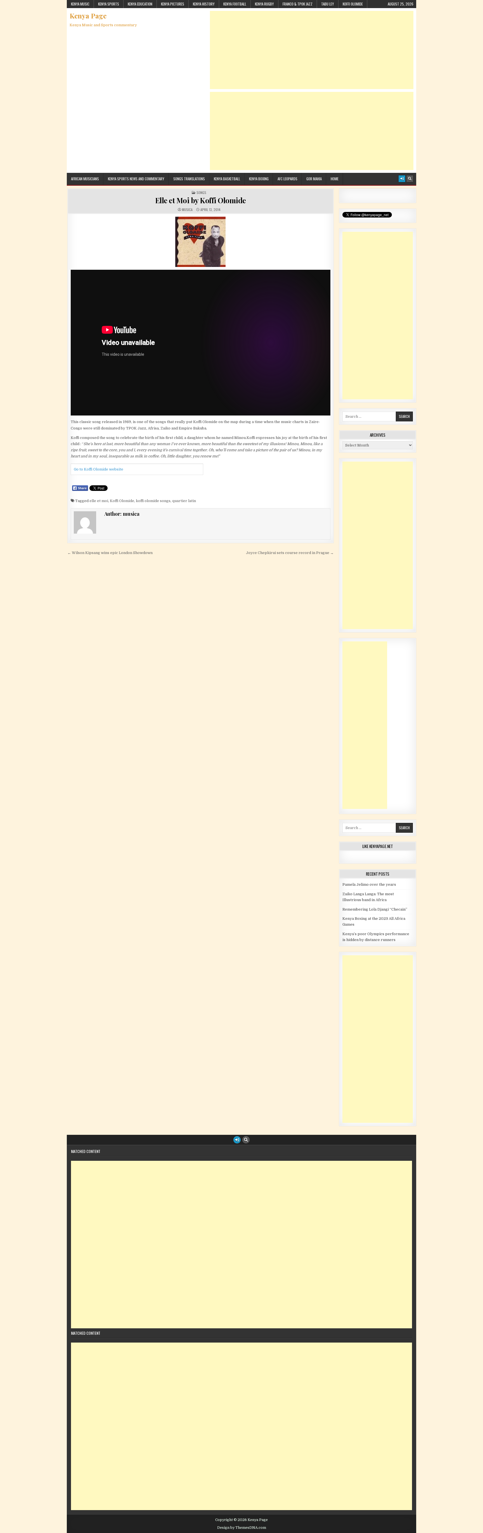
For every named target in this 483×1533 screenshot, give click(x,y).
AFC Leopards (287, 179)
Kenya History (204, 4)
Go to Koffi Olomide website (98, 469)
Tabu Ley (327, 4)
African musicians (85, 179)
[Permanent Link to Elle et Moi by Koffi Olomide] (200, 242)
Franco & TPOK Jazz (297, 4)
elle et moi (98, 501)
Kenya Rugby (264, 4)
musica (187, 209)
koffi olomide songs (153, 501)
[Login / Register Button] (402, 178)
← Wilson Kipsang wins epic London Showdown (110, 553)
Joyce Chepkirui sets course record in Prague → (290, 553)
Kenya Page (88, 15)
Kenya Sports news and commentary (136, 179)
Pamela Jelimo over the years (369, 884)
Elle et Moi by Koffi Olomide (200, 200)
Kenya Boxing (259, 179)
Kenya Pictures (172, 4)
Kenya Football (234, 4)
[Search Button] (409, 178)
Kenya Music (80, 4)
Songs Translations (189, 179)
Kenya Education (140, 4)
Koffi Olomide (353, 4)
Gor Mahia (314, 179)
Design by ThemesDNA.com (241, 1528)
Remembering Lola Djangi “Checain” (374, 909)
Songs (201, 192)
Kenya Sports (108, 4)
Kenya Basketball (227, 179)
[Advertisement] (311, 50)
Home (334, 179)
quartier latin (184, 501)
